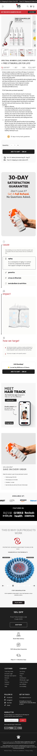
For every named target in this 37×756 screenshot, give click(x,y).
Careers (22, 673)
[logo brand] (13, 501)
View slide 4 (24, 585)
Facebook (9, 697)
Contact (7, 684)
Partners (7, 682)
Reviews (7, 678)
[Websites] (31, 6)
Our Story (22, 671)
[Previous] (3, 45)
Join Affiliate (23, 684)
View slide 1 (7, 585)
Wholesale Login (24, 680)
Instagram (9, 700)
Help (6, 686)
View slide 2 (13, 585)
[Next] (35, 45)
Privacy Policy (29, 750)
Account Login (9, 673)
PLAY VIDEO (18, 602)
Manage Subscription (10, 676)
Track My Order (9, 671)
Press (6, 680)
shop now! (18, 625)
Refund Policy (8, 750)
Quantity (5, 145)
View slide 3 (18, 585)
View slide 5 (29, 585)
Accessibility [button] (23, 686)
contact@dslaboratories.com (25, 697)
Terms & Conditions (18, 750)
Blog (21, 676)
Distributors (23, 678)
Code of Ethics (24, 682)
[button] (3, 6)
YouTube (9, 703)
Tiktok (8, 705)
